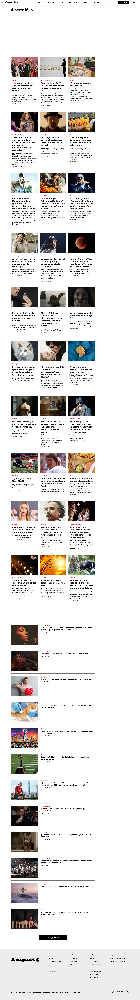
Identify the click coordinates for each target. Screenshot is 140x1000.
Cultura (14, 80)
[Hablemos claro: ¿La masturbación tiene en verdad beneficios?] (24, 406)
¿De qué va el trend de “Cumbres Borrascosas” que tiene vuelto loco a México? (52, 371)
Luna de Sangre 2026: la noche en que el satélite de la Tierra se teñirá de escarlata (80, 262)
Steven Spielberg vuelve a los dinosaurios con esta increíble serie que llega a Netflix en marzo (51, 319)
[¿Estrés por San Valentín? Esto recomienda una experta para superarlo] (24, 686)
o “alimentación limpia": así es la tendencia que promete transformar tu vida (53, 203)
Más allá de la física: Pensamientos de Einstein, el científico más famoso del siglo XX (52, 532)
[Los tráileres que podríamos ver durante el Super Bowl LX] (24, 661)
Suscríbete (123, 2)
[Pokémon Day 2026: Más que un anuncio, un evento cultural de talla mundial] (81, 122)
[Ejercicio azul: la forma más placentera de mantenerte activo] (24, 893)
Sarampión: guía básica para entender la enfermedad (80, 369)
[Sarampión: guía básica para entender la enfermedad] (81, 351)
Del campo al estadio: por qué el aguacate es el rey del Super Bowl (81, 481)
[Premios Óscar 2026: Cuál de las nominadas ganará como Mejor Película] (53, 67)
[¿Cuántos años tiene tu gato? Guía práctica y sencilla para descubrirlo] (24, 842)
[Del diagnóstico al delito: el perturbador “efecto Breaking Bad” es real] (53, 122)
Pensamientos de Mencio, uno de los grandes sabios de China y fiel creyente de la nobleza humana (23, 203)
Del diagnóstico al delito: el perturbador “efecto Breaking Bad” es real (52, 141)
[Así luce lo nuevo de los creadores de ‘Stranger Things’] (81, 297)
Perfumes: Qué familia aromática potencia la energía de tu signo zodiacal (23, 317)
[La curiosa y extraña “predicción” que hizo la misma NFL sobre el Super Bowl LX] (24, 738)
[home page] (12, 2)
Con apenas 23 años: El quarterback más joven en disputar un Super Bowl (53, 482)
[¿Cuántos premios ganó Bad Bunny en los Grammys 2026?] (24, 565)
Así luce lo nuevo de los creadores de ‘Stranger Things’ (81, 315)
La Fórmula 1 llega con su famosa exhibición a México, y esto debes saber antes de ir (66, 861)
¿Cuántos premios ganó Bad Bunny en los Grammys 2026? (24, 583)
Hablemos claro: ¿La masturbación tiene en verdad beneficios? (24, 424)
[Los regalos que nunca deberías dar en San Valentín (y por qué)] (24, 511)
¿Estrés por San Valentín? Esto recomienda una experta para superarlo (66, 680)
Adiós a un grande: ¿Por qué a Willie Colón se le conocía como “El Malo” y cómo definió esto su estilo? (81, 203)
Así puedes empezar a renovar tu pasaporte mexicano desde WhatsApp (23, 262)
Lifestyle (44, 195)
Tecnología (16, 256)
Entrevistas (85, 2)
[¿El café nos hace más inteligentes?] (81, 67)
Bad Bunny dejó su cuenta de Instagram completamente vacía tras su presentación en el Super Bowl (80, 426)
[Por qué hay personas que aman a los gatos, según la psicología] (24, 351)
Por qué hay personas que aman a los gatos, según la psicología (23, 369)
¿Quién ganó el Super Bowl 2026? (23, 479)
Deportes (96, 2)
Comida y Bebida (73, 2)
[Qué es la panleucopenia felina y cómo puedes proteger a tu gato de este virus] (24, 712)
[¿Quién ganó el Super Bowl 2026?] (24, 463)
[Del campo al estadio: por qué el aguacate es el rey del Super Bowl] (81, 463)
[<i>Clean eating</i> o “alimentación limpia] (53, 183)
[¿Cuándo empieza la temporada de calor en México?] (53, 565)
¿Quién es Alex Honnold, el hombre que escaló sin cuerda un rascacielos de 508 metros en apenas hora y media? (66, 784)
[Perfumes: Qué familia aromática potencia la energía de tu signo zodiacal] (24, 297)
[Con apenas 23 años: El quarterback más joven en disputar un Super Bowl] (53, 463)
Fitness (61, 2)
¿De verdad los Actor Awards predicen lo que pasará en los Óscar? (23, 87)
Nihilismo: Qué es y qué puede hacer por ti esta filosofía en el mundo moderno (67, 913)
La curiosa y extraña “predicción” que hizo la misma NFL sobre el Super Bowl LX (67, 732)
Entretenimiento (50, 2)
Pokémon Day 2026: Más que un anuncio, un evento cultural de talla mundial (80, 141)
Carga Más (53, 937)
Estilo (40, 2)
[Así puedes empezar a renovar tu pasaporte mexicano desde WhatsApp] (24, 243)
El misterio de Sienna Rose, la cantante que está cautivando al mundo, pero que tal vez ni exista (66, 629)
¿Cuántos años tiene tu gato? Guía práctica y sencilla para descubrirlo (66, 835)
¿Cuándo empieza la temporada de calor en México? (53, 583)
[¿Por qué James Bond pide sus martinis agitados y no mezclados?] (24, 816)
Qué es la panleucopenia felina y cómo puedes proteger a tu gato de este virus (66, 706)
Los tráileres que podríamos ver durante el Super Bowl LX (65, 653)
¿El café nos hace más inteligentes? (80, 84)
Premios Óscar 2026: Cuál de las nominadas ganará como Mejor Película (52, 87)
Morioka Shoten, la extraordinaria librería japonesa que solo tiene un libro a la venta (52, 426)
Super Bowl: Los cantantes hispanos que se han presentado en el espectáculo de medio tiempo (81, 532)
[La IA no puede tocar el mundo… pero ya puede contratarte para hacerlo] (53, 243)
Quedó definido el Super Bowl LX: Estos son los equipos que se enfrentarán (66, 758)
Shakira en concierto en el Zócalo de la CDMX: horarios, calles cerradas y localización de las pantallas (23, 143)
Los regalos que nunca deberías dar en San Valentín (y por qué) (24, 530)
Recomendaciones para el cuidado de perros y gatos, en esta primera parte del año (81, 584)
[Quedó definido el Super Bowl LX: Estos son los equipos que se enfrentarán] (24, 764)
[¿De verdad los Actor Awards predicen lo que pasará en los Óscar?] (24, 67)
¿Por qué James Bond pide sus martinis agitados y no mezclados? (63, 810)
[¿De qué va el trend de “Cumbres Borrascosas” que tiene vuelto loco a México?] (53, 351)
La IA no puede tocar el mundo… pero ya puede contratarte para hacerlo (53, 262)
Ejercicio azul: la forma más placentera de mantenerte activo (67, 886)
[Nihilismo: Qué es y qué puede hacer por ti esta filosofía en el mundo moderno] (24, 919)
